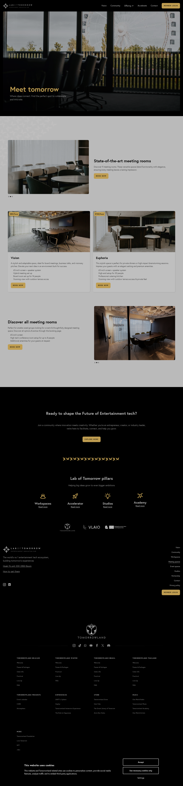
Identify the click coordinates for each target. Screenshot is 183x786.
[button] (130, 5)
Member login (171, 6)
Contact (154, 5)
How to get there (11, 571)
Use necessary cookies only (140, 770)
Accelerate (142, 5)
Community (115, 5)
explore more (91, 439)
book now (101, 176)
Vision (104, 5)
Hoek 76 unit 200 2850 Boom (17, 566)
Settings (140, 778)
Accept (141, 762)
